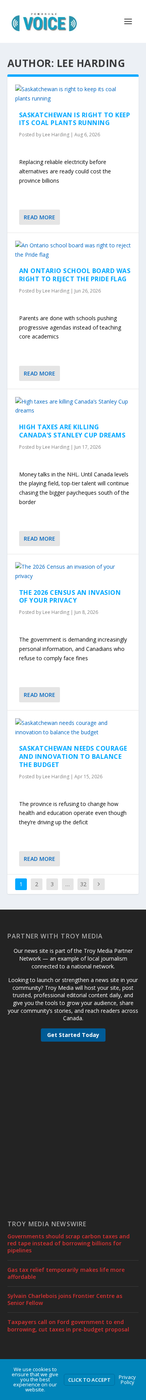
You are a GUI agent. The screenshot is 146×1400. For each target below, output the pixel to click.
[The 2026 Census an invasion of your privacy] (73, 571)
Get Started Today (73, 1035)
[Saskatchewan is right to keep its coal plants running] (73, 94)
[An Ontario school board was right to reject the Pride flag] (73, 250)
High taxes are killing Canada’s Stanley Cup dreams (72, 431)
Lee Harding (55, 134)
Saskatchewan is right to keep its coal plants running (74, 119)
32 (83, 884)
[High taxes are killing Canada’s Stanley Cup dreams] (73, 406)
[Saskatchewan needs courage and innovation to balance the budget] (73, 727)
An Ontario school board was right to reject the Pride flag (75, 274)
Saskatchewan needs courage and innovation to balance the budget (73, 756)
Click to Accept (89, 1379)
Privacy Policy (127, 1380)
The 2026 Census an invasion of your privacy (70, 596)
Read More (39, 217)
